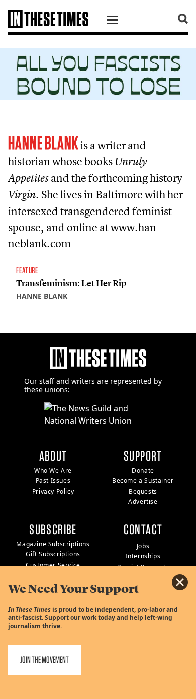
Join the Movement (44, 659)
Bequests (143, 491)
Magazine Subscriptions (52, 544)
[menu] (112, 21)
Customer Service (53, 565)
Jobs (143, 546)
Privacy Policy (53, 491)
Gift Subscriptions (53, 554)
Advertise (142, 501)
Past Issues (53, 480)
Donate (143, 470)
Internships (143, 556)
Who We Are (53, 470)
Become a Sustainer (143, 480)
